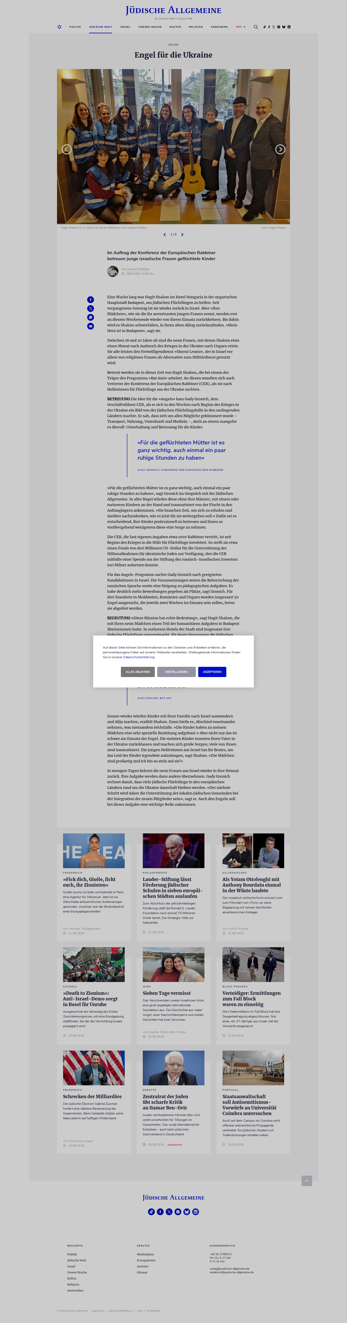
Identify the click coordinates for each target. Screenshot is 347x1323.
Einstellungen (176, 672)
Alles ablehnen (138, 672)
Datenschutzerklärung (138, 657)
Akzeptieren (212, 672)
